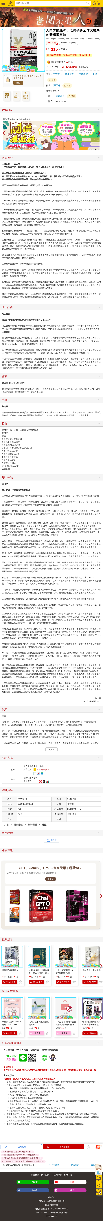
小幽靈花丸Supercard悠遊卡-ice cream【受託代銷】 (11, 1024)
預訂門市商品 (53, 1165)
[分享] (99, 1185)
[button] (3, 3)
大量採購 (95, 1165)
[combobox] (50, 3)
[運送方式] (99, 1192)
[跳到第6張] (99, 149)
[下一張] (99, 133)
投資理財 (83, 74)
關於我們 (35, 1175)
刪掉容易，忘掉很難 (91, 970)
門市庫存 (75, 1165)
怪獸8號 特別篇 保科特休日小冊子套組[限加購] (91, 1024)
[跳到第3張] (94, 149)
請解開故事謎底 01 (10, 970)
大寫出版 (61, 96)
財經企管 (69, 74)
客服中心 (68, 1175)
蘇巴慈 (57, 85)
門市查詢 (45, 1175)
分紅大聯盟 (57, 1175)
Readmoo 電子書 (68, 42)
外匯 (95, 74)
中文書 (56, 74)
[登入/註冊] (94, 3)
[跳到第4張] (95, 149)
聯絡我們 (51, 1197)
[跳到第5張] (97, 149)
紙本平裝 (52, 42)
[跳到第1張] (90, 149)
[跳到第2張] (92, 149)
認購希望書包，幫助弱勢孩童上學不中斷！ (69, 55)
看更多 (18, 83)
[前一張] (4, 133)
